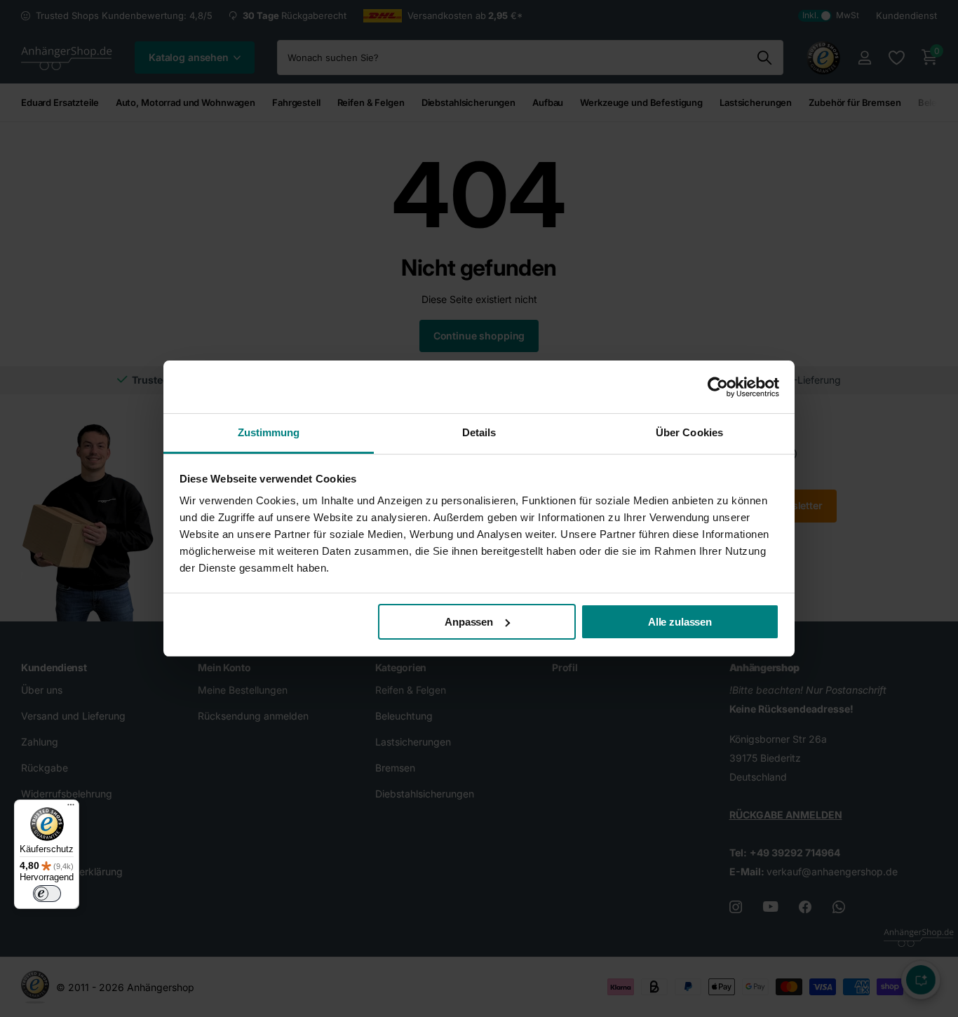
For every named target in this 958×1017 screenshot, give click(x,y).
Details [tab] (479, 432)
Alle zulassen (680, 622)
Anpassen (469, 622)
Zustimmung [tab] (269, 432)
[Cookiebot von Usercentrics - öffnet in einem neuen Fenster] (717, 387)
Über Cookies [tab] (689, 432)
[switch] (47, 893)
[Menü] (70, 808)
